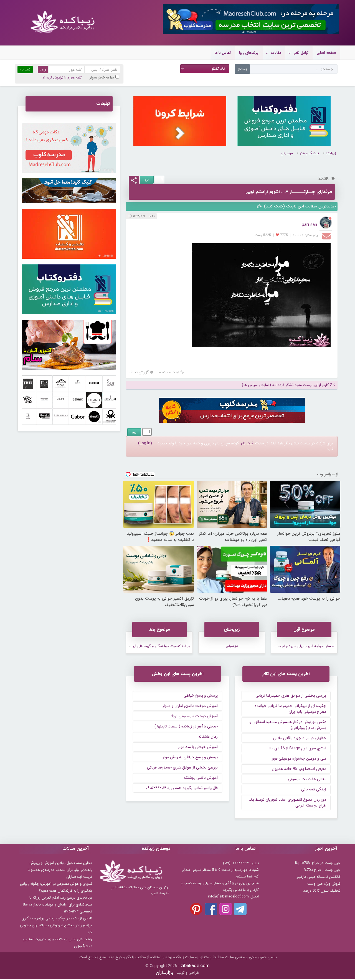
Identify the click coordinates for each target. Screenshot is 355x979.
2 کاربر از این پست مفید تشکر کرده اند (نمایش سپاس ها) (287, 385)
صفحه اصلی (326, 53)
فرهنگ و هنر (309, 153)
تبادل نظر (301, 53)
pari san (309, 225)
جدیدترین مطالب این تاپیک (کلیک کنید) (299, 206)
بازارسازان (164, 972)
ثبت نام (247, 443)
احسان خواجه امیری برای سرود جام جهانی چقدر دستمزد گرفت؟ (287, 646)
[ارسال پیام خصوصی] (327, 235)
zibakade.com (195, 966)
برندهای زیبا (248, 53)
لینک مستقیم (169, 372)
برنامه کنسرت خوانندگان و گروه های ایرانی (159, 646)
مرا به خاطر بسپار (102, 77)
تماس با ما (223, 53)
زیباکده (331, 153)
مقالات (276, 53)
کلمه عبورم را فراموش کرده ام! (62, 77)
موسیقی (287, 153)
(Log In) (145, 443)
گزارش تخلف (139, 372)
